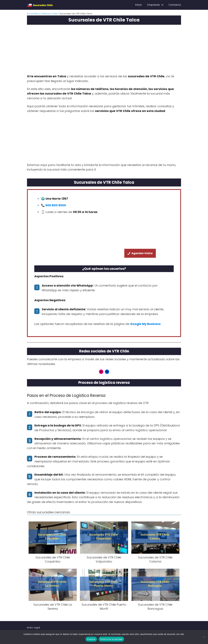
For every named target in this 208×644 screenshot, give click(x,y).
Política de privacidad (111, 639)
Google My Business (145, 324)
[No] (204, 637)
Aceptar (91, 639)
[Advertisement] (104, 51)
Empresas (153, 5)
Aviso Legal (33, 627)
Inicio (138, 5)
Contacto (175, 5)
